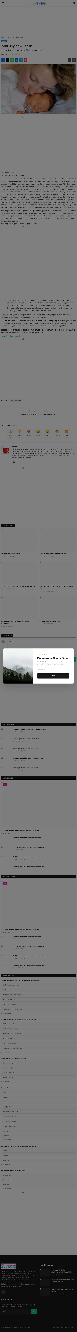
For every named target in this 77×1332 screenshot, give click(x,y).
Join (53, 676)
